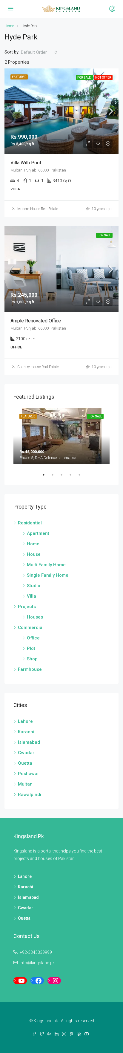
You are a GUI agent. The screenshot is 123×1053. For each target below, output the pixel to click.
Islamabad (29, 742)
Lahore (25, 721)
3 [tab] (64, 475)
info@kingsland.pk (37, 962)
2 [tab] (56, 475)
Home (33, 544)
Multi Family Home (46, 564)
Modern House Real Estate (37, 209)
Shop (32, 659)
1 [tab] (47, 475)
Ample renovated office (35, 321)
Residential (30, 523)
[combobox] (39, 52)
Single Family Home (47, 575)
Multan (25, 784)
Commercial (31, 627)
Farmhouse (30, 669)
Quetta (25, 763)
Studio (33, 585)
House (34, 554)
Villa (31, 596)
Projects (27, 606)
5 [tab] (82, 475)
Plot (31, 648)
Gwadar (26, 752)
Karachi (26, 731)
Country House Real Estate (38, 367)
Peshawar (28, 773)
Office (33, 638)
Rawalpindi (29, 794)
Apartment (38, 533)
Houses (35, 617)
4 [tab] (73, 475)
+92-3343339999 (36, 952)
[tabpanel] (61, 436)
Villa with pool (25, 163)
